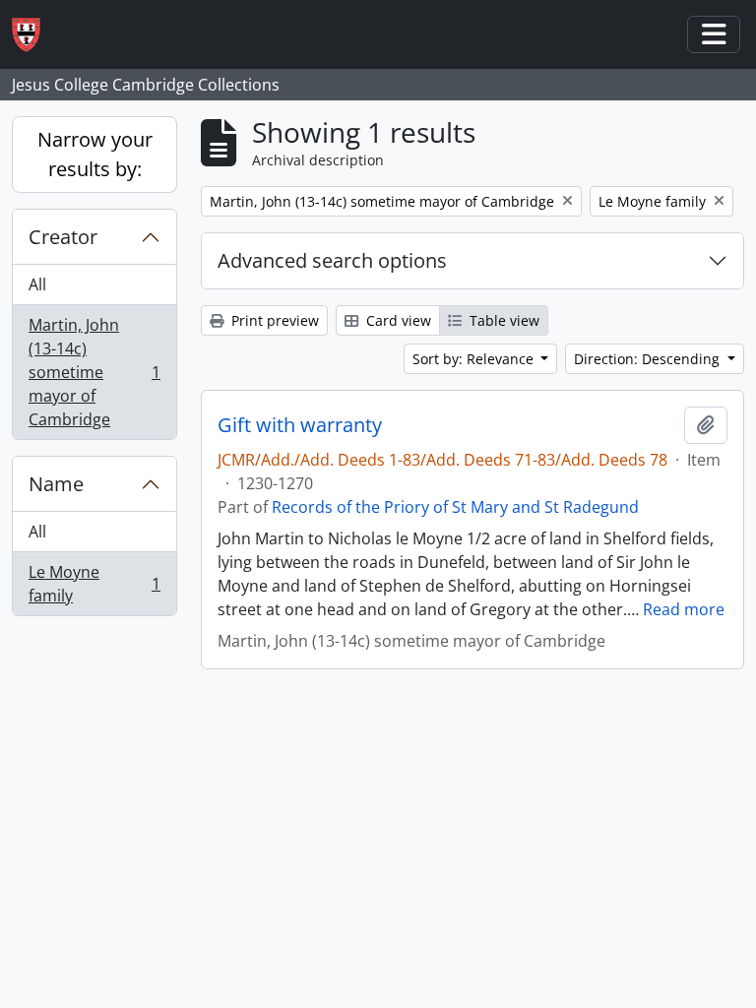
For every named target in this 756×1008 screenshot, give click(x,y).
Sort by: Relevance (474, 358)
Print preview (273, 320)
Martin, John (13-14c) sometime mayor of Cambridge (94, 372)
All (37, 284)
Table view (502, 320)
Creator (63, 236)
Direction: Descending (649, 358)
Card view (396, 320)
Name (56, 484)
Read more (683, 609)
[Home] (34, 35)
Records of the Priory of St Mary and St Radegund (455, 507)
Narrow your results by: (95, 154)
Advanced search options (332, 260)
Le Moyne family (94, 583)
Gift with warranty (300, 425)
